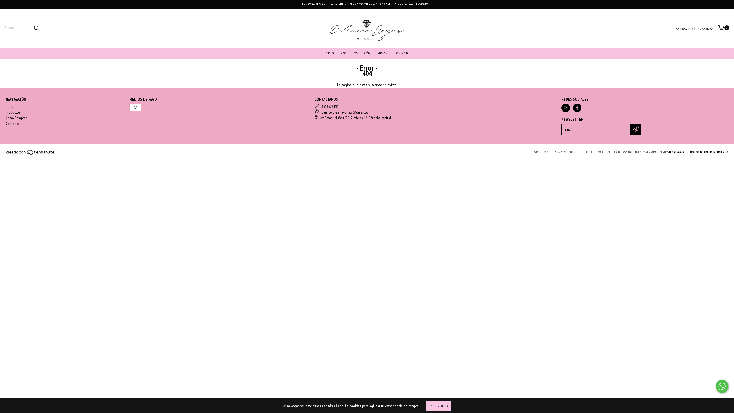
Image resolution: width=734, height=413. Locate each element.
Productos (349, 53)
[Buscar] (36, 28)
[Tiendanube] (31, 154)
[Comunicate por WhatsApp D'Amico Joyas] (722, 386)
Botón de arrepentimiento (709, 152)
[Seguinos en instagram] (565, 108)
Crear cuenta (684, 28)
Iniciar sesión (705, 28)
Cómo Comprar (376, 53)
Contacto (402, 53)
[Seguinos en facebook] (577, 108)
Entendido (438, 406)
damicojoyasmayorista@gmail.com (345, 112)
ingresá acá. (677, 152)
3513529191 (330, 106)
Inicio (329, 53)
